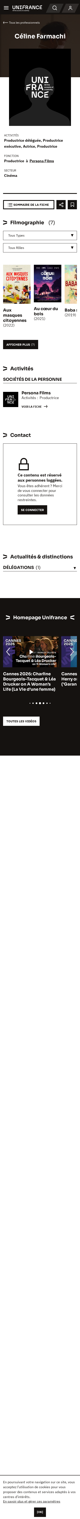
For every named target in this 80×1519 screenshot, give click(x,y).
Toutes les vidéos (21, 721)
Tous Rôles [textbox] (16, 248)
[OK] (40, 1512)
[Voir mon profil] (70, 8)
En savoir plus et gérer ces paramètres (31, 1501)
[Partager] (61, 204)
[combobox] (40, 235)
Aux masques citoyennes (14, 315)
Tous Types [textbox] (16, 235)
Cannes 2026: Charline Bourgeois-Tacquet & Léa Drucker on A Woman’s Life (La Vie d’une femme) (29, 681)
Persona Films (42, 161)
